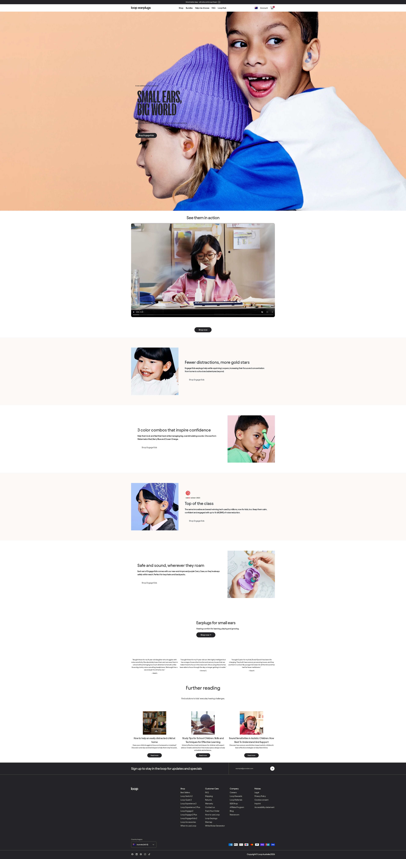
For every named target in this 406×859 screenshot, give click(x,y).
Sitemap (208, 822)
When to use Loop (188, 826)
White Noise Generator (215, 826)
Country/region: (137, 839)
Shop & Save (210, 2)
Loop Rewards (236, 796)
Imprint (257, 803)
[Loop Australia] (153, 789)
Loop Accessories (188, 822)
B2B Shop (234, 803)
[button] (272, 8)
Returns (208, 800)
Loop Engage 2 (186, 811)
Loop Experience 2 (188, 803)
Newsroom (234, 814)
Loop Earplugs (211, 818)
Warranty (209, 803)
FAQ (207, 792)
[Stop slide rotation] (216, 2)
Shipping (209, 796)
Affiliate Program (237, 807)
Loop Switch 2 (186, 796)
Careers (233, 792)
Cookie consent (261, 800)
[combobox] (143, 845)
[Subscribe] (272, 768)
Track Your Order (212, 811)
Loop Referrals (236, 800)
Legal (256, 792)
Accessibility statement (264, 807)
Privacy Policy (260, 796)
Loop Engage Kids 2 (188, 818)
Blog (232, 811)
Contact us (210, 807)
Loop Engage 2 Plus (188, 814)
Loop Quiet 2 (186, 800)
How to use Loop (212, 814)
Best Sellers (185, 792)
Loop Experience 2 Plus (190, 807)
